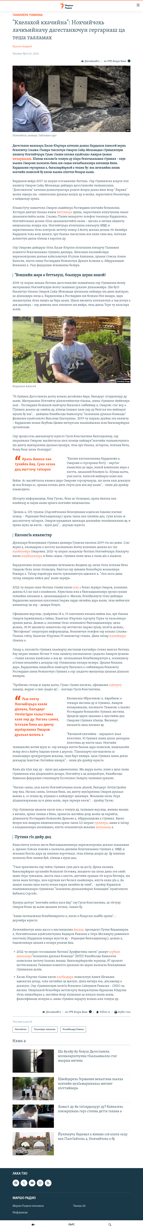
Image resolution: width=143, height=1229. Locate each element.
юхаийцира (117, 636)
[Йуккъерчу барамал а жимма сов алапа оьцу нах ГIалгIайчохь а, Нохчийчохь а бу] (33, 1143)
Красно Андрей (22, 46)
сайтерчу (115, 685)
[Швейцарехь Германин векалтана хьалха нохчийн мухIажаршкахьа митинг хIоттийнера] (33, 1088)
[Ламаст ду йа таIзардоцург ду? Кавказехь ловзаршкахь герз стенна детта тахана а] (33, 1116)
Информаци (20, 1212)
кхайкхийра (21, 551)
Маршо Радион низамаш (28, 1206)
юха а (77, 587)
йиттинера (64, 212)
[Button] (90, 61)
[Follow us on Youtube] (32, 1183)
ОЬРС (71, 1224)
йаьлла (78, 929)
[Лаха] (110, 1224)
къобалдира (65, 977)
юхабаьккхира (31, 556)
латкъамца (103, 827)
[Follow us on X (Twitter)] (24, 1183)
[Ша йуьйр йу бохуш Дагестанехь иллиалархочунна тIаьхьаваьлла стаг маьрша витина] (33, 1061)
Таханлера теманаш (28, 15)
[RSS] (48, 1183)
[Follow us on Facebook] (16, 1183)
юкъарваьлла (22, 159)
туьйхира (101, 823)
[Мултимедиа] (33, 1224)
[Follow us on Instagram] (40, 1183)
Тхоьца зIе (79, 1206)
